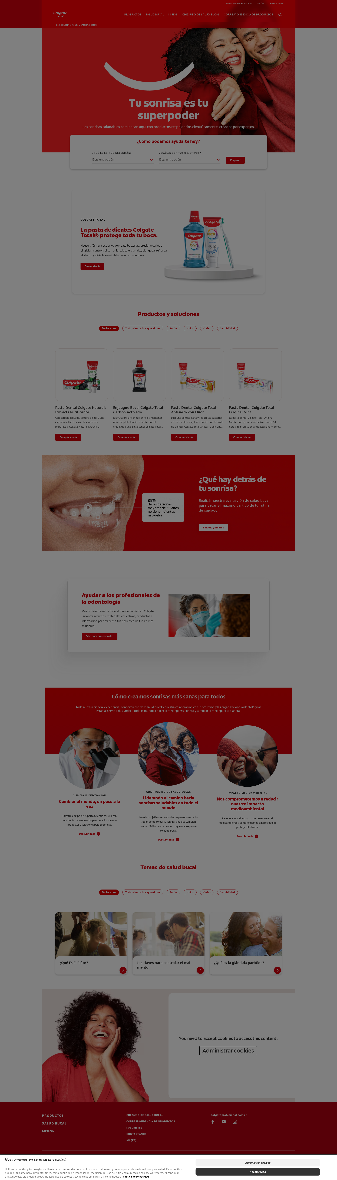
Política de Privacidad (136, 1176)
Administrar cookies (257, 1162)
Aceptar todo (258, 1171)
